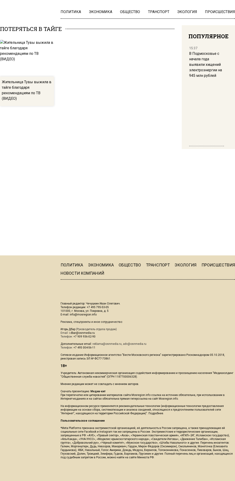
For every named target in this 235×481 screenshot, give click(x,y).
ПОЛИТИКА (72, 265)
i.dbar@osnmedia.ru (82, 332)
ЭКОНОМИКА (101, 265)
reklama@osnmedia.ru (107, 344)
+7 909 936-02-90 (84, 336)
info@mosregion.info (83, 314)
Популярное (208, 36)
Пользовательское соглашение (83, 420)
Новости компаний (82, 273)
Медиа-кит (98, 391)
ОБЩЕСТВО (130, 265)
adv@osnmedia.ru (134, 344)
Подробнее (155, 413)
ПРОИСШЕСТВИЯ (218, 265)
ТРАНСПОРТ (158, 265)
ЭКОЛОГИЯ (185, 265)
